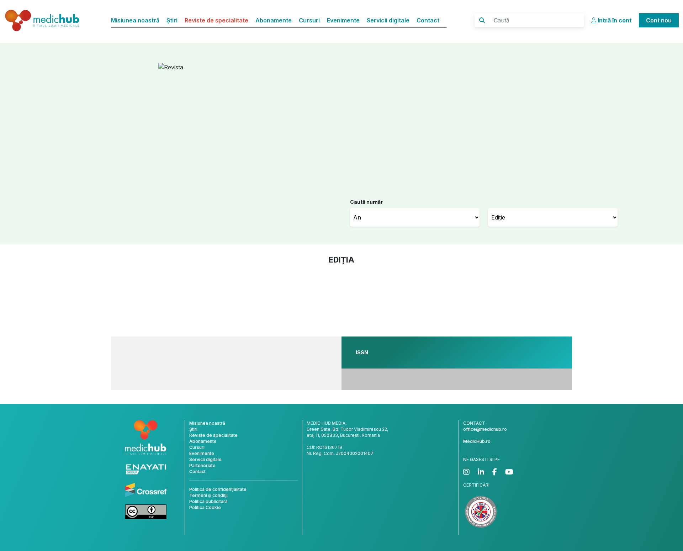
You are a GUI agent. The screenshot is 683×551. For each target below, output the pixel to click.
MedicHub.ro (477, 441)
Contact (428, 20)
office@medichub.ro (485, 429)
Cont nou (659, 20)
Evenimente (343, 20)
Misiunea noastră (135, 20)
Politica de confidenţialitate (218, 489)
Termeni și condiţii (208, 495)
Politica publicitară (208, 501)
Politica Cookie (205, 507)
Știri (172, 20)
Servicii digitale (388, 20)
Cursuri (309, 20)
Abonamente (273, 20)
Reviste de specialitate (216, 20)
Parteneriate (202, 465)
